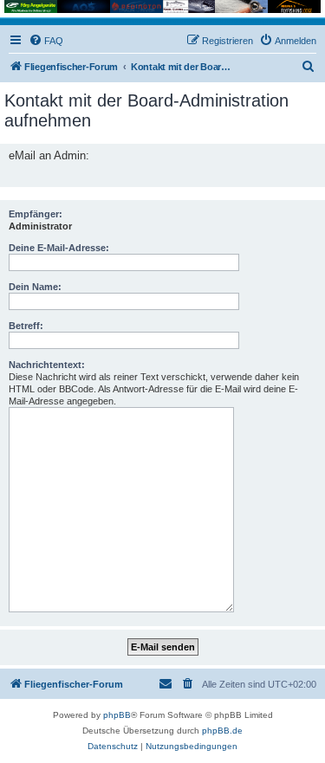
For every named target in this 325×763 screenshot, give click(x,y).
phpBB (117, 715)
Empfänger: (35, 214)
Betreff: (26, 325)
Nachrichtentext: (47, 364)
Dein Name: (35, 286)
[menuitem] (46, 40)
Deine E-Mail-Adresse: (59, 247)
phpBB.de (222, 730)
